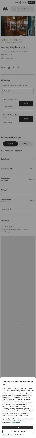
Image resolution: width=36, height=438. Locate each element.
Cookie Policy (19, 435)
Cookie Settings (18, 431)
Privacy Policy (16, 422)
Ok (18, 427)
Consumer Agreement (20, 420)
